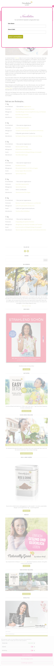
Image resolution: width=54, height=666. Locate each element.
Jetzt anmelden (15, 36)
